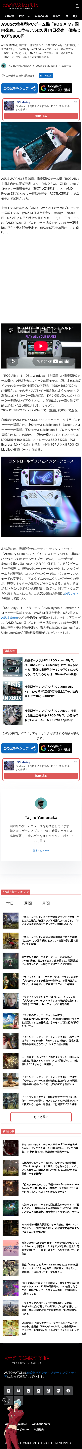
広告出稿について (41, 1423)
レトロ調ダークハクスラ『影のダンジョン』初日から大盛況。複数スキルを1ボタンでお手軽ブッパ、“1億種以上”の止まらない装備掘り (50, 1060)
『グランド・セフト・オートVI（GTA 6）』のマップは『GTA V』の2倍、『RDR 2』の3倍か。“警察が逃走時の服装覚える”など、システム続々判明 (50, 1040)
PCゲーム (24, 16)
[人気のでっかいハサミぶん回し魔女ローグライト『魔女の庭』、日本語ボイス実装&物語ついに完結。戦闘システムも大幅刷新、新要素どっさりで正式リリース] (11, 1208)
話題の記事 (41, 16)
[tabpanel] (41, 1016)
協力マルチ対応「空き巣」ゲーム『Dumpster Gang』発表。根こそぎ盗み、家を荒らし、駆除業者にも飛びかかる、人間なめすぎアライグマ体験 (50, 960)
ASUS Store (9, 618)
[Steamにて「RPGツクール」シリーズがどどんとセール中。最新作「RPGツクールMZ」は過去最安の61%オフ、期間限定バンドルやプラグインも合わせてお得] (11, 1328)
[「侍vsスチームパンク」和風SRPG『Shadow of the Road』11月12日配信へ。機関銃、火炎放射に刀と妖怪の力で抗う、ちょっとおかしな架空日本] (11, 1188)
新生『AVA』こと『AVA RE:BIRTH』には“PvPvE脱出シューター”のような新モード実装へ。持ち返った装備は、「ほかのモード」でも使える (50, 1268)
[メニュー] (78, 6)
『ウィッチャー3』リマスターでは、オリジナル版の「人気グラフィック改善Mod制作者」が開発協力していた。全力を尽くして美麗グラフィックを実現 (50, 980)
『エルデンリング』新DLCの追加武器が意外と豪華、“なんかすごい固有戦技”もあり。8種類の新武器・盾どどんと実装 (50, 940)
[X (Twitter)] (38, 1390)
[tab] (10, 903)
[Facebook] (68, 1390)
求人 (75, 16)
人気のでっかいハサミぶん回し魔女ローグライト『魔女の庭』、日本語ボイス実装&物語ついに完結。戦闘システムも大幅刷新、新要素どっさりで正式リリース (50, 1208)
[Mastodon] (58, 1390)
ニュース (66, 65)
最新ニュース (60, 16)
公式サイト (71, 593)
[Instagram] (28, 1390)
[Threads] (48, 1390)
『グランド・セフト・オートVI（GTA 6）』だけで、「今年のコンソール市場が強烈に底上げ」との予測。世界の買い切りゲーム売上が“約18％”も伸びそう (50, 1080)
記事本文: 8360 (41, 850)
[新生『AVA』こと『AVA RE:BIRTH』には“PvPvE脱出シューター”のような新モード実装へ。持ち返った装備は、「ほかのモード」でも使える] (11, 1268)
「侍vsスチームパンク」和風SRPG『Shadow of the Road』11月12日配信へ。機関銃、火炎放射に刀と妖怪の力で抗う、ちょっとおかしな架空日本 (50, 1188)
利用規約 (39, 1429)
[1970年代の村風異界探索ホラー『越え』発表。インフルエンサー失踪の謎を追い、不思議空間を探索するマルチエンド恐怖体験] (11, 1228)
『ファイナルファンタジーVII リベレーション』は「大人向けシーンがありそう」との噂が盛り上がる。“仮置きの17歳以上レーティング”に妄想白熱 (50, 1000)
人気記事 (9, 16)
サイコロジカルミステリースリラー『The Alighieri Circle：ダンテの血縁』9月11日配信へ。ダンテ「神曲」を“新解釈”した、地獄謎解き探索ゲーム (50, 1148)
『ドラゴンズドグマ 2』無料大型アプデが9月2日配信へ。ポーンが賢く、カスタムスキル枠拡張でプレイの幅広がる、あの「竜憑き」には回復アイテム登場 (50, 1101)
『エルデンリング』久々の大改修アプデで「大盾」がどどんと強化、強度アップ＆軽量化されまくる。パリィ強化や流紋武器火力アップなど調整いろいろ (50, 920)
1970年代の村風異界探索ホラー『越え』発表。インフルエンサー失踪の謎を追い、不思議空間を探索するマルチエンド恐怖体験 (50, 1228)
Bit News (46, 75)
